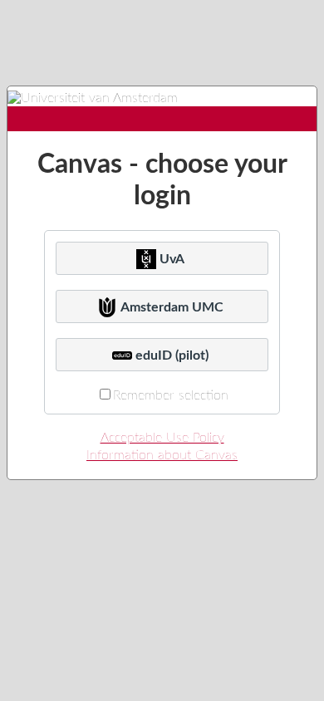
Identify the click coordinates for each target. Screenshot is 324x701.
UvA (172, 259)
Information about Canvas (162, 455)
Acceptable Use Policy (162, 437)
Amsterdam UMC (171, 307)
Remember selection (170, 395)
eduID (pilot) (172, 355)
